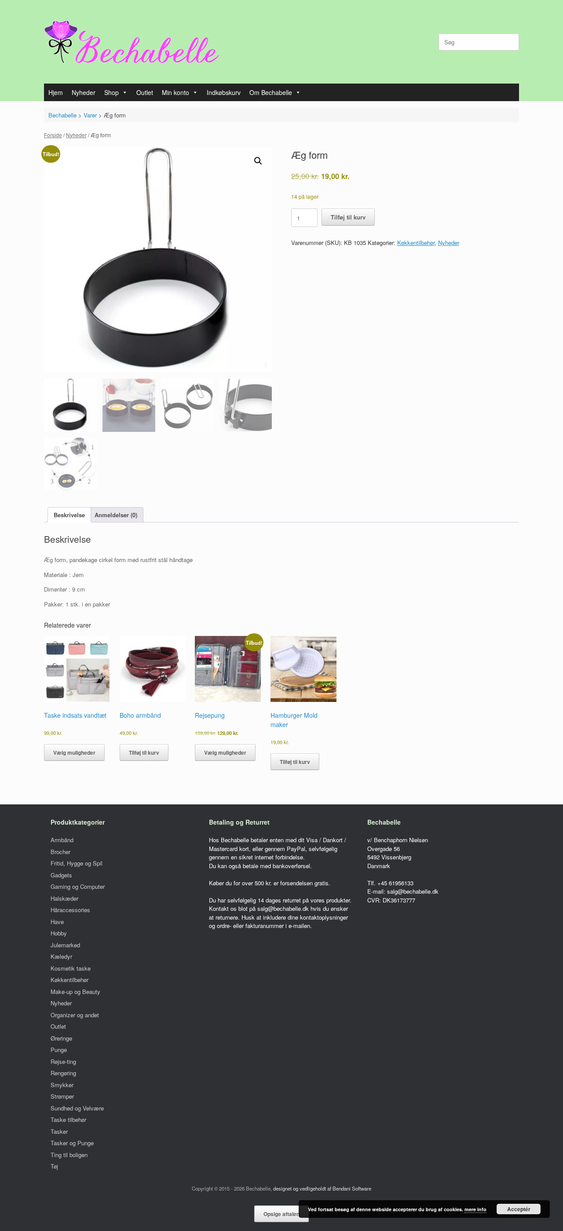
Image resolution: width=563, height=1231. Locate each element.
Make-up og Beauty (75, 991)
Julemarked (65, 945)
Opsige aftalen (281, 1214)
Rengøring (63, 1073)
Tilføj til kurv (348, 217)
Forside (53, 135)
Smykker (62, 1085)
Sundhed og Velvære (77, 1108)
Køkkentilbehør (416, 242)
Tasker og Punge (72, 1143)
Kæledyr (61, 956)
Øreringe (61, 1038)
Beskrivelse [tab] (69, 515)
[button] (258, 161)
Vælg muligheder (74, 752)
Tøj (54, 1166)
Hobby (59, 933)
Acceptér (518, 1209)
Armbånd (62, 840)
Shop (111, 92)
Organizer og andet (75, 1015)
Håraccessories (70, 910)
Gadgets (61, 875)
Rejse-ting (63, 1061)
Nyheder (83, 92)
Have (57, 921)
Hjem (55, 92)
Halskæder (64, 898)
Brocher (60, 851)
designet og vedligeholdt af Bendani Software (322, 1188)
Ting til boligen (69, 1155)
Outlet (144, 92)
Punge (59, 1049)
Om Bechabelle (270, 92)
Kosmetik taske (71, 968)
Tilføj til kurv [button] (144, 752)
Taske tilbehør (68, 1119)
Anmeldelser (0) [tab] (116, 515)
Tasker (59, 1131)
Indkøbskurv (224, 92)
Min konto (175, 92)
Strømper (62, 1096)
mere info (475, 1209)
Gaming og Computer (78, 886)
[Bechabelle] (132, 42)
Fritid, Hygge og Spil (76, 863)
